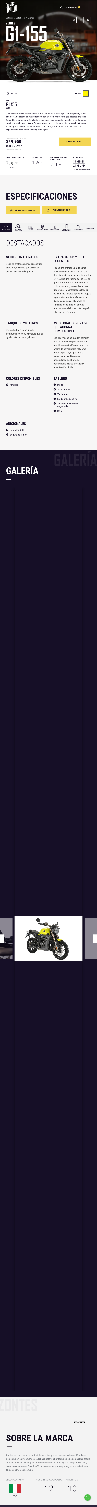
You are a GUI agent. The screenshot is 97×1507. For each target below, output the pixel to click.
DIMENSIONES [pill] (91, 228)
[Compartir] (81, 20)
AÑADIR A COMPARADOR (25, 210)
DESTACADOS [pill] (6, 229)
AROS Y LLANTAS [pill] (42, 230)
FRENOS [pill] (30, 229)
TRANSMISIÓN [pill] (78, 229)
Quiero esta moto (75, 141)
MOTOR (13, 94)
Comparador (72, 7)
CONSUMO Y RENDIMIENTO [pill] (66, 229)
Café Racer (20, 18)
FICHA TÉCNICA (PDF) (61, 210)
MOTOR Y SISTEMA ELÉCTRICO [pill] (18, 229)
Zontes (31, 18)
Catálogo (9, 18)
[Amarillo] (85, 93)
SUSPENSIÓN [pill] (54, 230)
